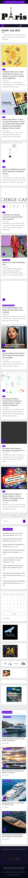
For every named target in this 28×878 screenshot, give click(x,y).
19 (17, 603)
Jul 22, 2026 (5, 775)
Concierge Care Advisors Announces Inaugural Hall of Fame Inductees (12, 217)
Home (3, 32)
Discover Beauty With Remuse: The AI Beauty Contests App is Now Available (13, 355)
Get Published (21, 868)
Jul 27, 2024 (6, 130)
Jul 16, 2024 (6, 360)
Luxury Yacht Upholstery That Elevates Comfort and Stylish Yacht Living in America (13, 560)
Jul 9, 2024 (5, 453)
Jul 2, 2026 (5, 807)
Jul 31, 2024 (6, 80)
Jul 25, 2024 (6, 176)
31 (10, 610)
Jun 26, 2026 (5, 839)
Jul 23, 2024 (6, 221)
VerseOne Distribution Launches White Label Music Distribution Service (14, 171)
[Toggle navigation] (20, 25)
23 (7, 607)
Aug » (8, 618)
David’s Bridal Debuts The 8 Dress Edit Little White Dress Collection (12, 310)
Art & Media (10, 874)
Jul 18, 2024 (6, 314)
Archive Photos (17, 874)
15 (4, 603)
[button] (23, 25)
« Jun (4, 618)
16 (7, 603)
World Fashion (22, 872)
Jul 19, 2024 (6, 266)
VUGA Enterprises (13, 868)
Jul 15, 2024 (6, 407)
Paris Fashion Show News (8, 305)
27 (20, 607)
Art (4, 69)
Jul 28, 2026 (5, 743)
